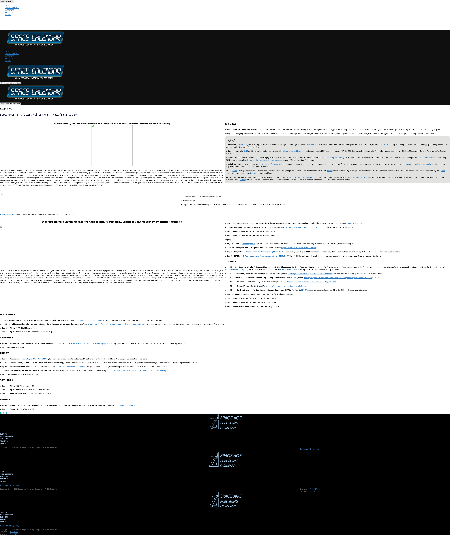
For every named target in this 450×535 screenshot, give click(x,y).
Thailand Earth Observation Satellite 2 (419, 164)
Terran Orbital (388, 144)
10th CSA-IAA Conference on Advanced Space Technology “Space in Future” (116, 324)
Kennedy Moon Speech (234, 269)
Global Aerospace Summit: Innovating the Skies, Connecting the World (309, 282)
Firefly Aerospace (313, 144)
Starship (243, 180)
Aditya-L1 (327, 164)
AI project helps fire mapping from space (302, 177)
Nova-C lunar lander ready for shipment (71, 366)
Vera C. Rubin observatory (429, 157)
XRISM (376, 151)
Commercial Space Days (356, 223)
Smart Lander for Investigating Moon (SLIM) (265, 252)
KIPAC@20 (305, 290)
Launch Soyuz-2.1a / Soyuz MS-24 (34, 359)
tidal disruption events (334, 157)
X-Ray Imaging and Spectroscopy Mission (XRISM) (264, 256)
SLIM (246, 151)
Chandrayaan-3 (248, 244)
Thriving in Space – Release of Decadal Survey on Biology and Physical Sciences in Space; (338, 278)
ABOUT (8, 14)
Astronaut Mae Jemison (288, 269)
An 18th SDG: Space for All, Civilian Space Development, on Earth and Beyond (139, 370)
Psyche (329, 171)
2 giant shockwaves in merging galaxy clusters (264, 160)
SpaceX (234, 171)
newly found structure (359, 177)
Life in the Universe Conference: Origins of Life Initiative (286, 286)
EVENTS (8, 5)
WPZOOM (314, 489)
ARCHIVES (9, 12)
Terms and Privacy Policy (309, 449)
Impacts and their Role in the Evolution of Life (298, 248)
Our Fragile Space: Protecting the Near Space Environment (310, 273)
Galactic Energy (243, 144)
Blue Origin (253, 173)
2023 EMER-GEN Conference (126, 405)
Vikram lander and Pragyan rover (295, 151)
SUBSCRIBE (9, 10)
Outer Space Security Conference (92, 320)
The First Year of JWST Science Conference (301, 227)
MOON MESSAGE (12, 7)
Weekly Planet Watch (8, 214)
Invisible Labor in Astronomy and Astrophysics (90, 343)
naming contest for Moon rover (271, 164)
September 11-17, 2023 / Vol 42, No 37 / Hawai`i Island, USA (38, 114)
